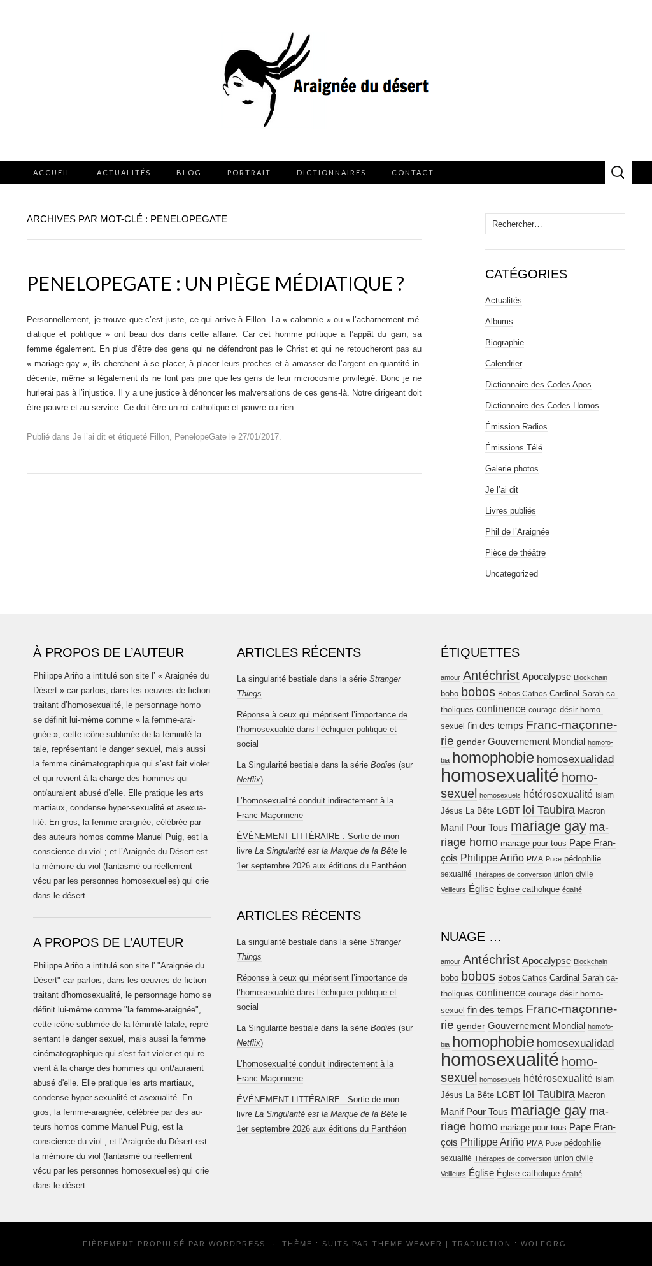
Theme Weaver (407, 1244)
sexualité (456, 874)
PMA (535, 858)
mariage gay (548, 826)
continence (501, 708)
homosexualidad (575, 759)
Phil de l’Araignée (517, 531)
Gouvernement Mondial (536, 741)
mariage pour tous (533, 843)
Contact (413, 172)
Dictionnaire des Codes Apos (538, 384)
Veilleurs (453, 889)
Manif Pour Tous (474, 828)
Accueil (52, 172)
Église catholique (528, 889)
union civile (573, 874)
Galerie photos (512, 468)
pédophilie (582, 858)
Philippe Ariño (492, 857)
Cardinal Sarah (576, 693)
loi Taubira (549, 809)
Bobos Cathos (522, 693)
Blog (189, 172)
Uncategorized (511, 574)
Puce (554, 859)
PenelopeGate (200, 437)
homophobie (493, 757)
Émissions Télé (513, 447)
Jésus (452, 811)
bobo (449, 693)
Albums (499, 321)
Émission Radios (516, 426)
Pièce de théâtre (515, 552)
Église (481, 889)
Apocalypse (546, 676)
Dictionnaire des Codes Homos (542, 405)
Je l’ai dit (89, 437)
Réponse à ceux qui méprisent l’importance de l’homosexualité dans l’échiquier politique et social (322, 729)
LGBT (508, 811)
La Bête (479, 811)
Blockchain (590, 677)
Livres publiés (510, 510)
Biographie (504, 342)
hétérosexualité (558, 794)
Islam (604, 795)
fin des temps (495, 725)
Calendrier (503, 363)
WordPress (237, 1244)
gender (471, 742)
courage (542, 709)
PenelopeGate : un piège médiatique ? (215, 282)
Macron (591, 811)
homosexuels (500, 795)
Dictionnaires (331, 172)
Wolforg (544, 1244)
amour (450, 677)
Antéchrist (491, 675)
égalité (572, 889)
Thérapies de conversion (512, 874)
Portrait (249, 172)
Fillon (159, 437)
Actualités (124, 172)
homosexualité (500, 775)
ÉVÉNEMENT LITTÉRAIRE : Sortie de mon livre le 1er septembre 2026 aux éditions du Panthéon (322, 850)
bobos (478, 692)
